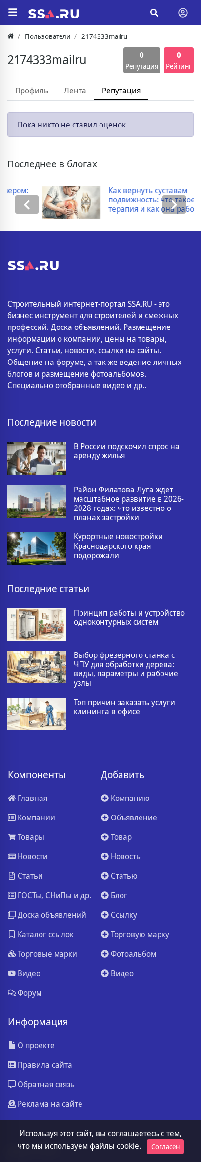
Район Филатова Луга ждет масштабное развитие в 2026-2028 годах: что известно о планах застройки (129, 504)
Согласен (165, 1146)
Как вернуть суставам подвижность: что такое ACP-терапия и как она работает (136, 200)
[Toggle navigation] (183, 12)
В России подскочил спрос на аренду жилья (127, 451)
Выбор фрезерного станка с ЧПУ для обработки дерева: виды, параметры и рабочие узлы (126, 669)
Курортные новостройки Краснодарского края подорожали (118, 546)
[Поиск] (154, 12)
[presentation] (27, 204)
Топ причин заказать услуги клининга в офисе (124, 707)
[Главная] (10, 36)
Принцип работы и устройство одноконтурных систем (129, 617)
